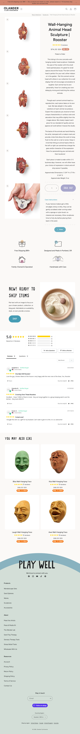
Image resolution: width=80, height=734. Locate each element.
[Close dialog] (66, 341)
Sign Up (40, 382)
